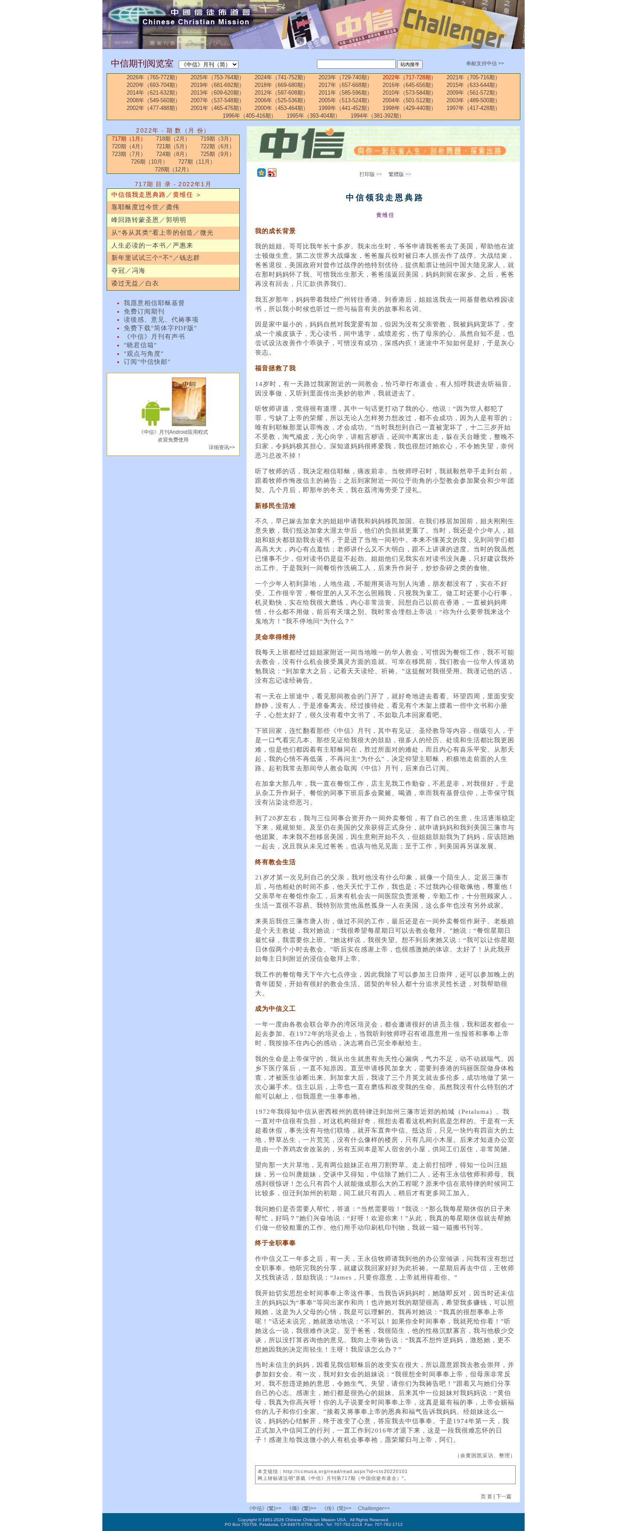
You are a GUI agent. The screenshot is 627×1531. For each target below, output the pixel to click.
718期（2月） (173, 139)
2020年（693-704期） (153, 85)
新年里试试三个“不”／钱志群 (155, 257)
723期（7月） (129, 154)
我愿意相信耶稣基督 (154, 303)
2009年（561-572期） (473, 92)
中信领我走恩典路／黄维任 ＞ (156, 194)
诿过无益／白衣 (135, 283)
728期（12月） (173, 169)
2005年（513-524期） (345, 100)
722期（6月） (217, 146)
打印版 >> (371, 174)
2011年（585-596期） (345, 92)
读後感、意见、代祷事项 (161, 319)
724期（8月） (173, 154)
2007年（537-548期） (217, 100)
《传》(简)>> (336, 1508)
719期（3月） (217, 139)
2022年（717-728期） (409, 77)
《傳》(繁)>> (301, 1508)
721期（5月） (173, 146)
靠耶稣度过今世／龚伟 (145, 207)
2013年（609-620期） (217, 92)
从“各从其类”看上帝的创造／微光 (162, 232)
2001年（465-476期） (217, 108)
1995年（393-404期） (313, 115)
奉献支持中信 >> (485, 63)
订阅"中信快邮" (147, 361)
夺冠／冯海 (128, 270)
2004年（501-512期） (409, 100)
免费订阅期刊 (144, 311)
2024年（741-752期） (281, 77)
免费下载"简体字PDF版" (160, 328)
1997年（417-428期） (473, 108)
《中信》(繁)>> (264, 1508)
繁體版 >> (400, 174)
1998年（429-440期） (409, 108)
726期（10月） (149, 162)
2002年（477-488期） (153, 108)
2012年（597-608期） (281, 92)
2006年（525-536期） (281, 100)
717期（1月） (129, 139)
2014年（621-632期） (153, 92)
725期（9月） (217, 154)
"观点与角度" (144, 353)
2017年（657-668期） (345, 85)
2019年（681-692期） (217, 85)
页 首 (487, 1496)
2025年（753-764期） (217, 77)
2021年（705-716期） (473, 77)
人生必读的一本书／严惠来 (152, 245)
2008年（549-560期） (153, 100)
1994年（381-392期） (377, 115)
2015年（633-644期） (473, 85)
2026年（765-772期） (153, 77)
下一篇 (503, 1496)
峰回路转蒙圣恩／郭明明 (148, 219)
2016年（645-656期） (409, 85)
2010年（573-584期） (409, 92)
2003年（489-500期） (473, 100)
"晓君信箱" (140, 345)
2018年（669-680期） (281, 85)
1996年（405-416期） (249, 115)
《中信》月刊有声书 (154, 336)
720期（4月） (129, 146)
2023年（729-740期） (345, 77)
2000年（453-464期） (281, 108)
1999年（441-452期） (345, 108)
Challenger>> (374, 1508)
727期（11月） (196, 162)
